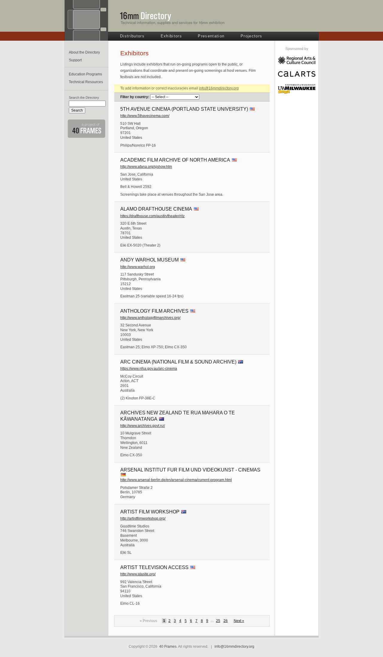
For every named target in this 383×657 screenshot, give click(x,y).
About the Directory (84, 52)
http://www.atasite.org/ (138, 574)
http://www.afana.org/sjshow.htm (146, 167)
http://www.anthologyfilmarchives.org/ (150, 318)
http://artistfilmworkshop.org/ (142, 518)
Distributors (132, 36)
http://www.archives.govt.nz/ (142, 426)
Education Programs (85, 74)
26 (226, 621)
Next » (239, 621)
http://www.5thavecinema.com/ (144, 116)
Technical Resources (86, 82)
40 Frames (168, 646)
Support (75, 60)
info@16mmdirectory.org (219, 88)
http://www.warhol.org (137, 267)
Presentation (211, 36)
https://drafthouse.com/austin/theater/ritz (152, 216)
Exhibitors (171, 36)
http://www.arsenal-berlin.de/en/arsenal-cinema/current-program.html (176, 480)
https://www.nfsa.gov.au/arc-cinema (148, 368)
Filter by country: (134, 97)
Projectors (251, 36)
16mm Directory (172, 18)
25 (218, 621)
